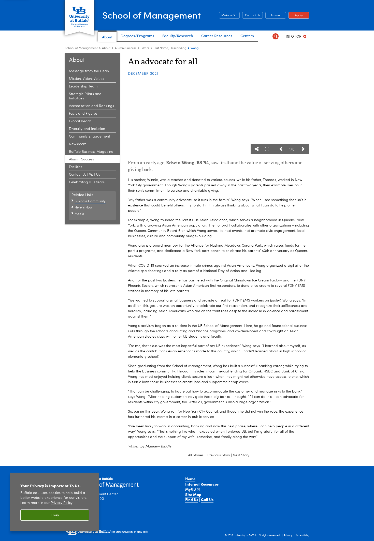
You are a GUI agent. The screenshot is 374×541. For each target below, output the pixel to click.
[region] (54, 502)
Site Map (193, 494)
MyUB (190, 489)
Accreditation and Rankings (91, 106)
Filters (145, 48)
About (106, 48)
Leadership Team (83, 86)
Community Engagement (89, 136)
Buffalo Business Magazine (91, 152)
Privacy (288, 535)
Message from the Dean (89, 71)
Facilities (75, 167)
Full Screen (267, 149)
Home (190, 479)
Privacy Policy (61, 503)
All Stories (196, 455)
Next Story (241, 455)
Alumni (273, 15)
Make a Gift (228, 15)
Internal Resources (202, 484)
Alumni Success (125, 48)
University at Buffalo (245, 535)
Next (303, 149)
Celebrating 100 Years (87, 182)
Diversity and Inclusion (87, 129)
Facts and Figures (83, 113)
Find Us (191, 499)
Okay (55, 515)
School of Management (151, 15)
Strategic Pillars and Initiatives (85, 96)
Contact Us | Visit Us (84, 174)
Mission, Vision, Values (86, 79)
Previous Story (218, 455)
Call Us (207, 499)
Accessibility (302, 535)
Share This (257, 149)
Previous (281, 149)
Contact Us (251, 15)
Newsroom (78, 144)
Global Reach (80, 121)
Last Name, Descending (169, 48)
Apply (296, 15)
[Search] (275, 36)
